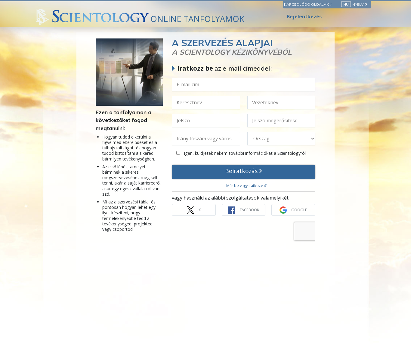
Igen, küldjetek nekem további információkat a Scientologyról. (245, 153)
